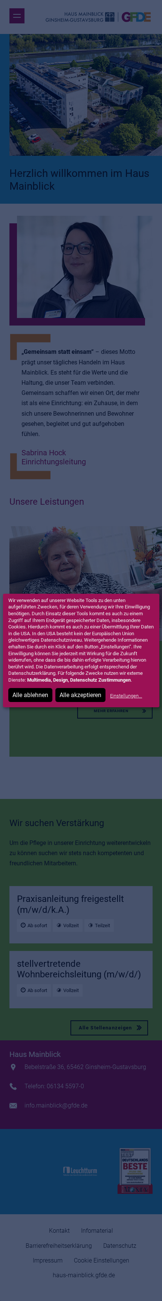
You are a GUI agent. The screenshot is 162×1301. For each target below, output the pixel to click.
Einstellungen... (126, 696)
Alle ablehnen (30, 695)
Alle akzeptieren (80, 695)
